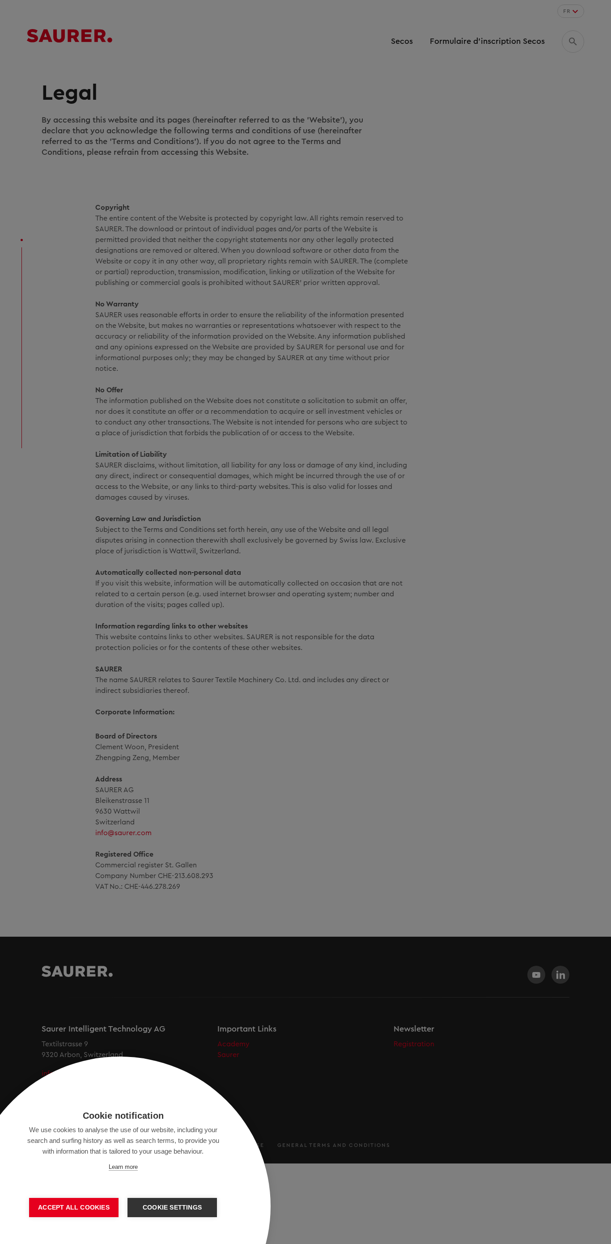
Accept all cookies (74, 1207)
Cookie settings (172, 1207)
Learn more (123, 1166)
